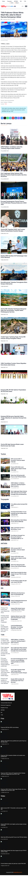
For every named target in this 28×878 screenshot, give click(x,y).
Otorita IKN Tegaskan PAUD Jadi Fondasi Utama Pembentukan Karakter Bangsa (13, 230)
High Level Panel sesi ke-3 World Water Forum (17, 528)
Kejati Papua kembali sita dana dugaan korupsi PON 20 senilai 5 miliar (18, 574)
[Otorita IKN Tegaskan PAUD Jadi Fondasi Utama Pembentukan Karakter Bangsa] (14, 218)
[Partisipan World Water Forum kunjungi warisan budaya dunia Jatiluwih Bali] (5, 514)
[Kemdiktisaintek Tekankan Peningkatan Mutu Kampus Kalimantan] (14, 271)
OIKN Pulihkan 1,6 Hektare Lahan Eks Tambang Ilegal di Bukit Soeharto (11, 147)
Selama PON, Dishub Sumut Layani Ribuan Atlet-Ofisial (18, 609)
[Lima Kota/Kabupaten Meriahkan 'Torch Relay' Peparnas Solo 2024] (5, 626)
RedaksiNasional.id (18, 867)
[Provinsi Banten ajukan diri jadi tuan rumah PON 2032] (5, 583)
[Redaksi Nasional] (8, 6)
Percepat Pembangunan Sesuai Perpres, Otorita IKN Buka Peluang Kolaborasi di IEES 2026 (14, 203)
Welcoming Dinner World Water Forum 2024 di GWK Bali (19, 520)
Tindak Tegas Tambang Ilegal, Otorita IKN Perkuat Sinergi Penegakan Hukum (13, 337)
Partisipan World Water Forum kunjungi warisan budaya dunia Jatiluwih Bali (18, 513)
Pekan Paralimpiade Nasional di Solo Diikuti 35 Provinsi (19, 601)
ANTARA (16, 1)
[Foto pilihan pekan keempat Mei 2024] (5, 506)
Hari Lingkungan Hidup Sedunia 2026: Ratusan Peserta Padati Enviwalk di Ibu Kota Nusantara (14, 175)
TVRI (25, 1)
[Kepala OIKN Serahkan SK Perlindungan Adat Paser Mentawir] (14, 245)
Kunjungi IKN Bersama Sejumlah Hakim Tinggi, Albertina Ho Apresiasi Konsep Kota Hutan (13, 418)
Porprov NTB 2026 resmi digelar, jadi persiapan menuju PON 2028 (18, 468)
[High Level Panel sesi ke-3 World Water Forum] (5, 530)
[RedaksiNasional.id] (8, 692)
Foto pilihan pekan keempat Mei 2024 (19, 504)
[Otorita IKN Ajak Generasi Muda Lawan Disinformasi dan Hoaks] (14, 433)
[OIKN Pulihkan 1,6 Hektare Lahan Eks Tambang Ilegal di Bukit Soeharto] (14, 136)
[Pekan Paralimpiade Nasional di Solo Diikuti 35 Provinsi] (5, 603)
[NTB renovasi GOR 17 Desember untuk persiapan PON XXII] (5, 461)
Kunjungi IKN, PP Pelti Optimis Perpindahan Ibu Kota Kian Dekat (13, 390)
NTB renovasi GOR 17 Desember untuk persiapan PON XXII (18, 460)
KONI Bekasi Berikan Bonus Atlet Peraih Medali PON (18, 593)
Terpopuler (9, 1)
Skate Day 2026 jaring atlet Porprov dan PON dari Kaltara (18, 476)
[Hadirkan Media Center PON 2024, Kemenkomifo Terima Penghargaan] (5, 618)
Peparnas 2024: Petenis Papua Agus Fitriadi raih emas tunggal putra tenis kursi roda (13, 785)
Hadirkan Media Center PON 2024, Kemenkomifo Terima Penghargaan (18, 617)
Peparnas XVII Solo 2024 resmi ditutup (10, 722)
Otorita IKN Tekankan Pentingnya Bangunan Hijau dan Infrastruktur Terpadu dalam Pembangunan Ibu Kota (13, 310)
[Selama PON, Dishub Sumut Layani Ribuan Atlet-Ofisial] (5, 610)
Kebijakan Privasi (4, 702)
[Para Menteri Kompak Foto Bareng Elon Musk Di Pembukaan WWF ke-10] (5, 537)
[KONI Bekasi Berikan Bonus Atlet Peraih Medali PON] (5, 595)
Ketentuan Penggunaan (6, 700)
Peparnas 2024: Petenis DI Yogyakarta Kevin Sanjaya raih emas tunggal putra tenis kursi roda (13, 768)
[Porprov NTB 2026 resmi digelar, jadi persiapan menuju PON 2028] (5, 469)
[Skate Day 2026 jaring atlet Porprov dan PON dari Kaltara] (5, 477)
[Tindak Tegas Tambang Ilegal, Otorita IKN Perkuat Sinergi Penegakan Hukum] (14, 326)
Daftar (12, 2)
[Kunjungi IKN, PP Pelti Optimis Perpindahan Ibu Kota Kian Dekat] (14, 379)
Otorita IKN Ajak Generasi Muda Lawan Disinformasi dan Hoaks (12, 445)
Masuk (17, 2)
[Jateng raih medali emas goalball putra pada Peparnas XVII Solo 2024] (5, 730)
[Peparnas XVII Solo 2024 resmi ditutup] (5, 718)
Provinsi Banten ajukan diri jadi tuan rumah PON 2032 (19, 581)
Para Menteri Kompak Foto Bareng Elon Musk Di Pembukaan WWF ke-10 (18, 537)
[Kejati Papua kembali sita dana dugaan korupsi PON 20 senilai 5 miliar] (5, 574)
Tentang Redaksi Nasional (6, 697)
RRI (21, 1)
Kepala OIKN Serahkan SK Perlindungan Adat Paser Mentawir (17, 675)
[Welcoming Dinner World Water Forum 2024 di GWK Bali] (5, 522)
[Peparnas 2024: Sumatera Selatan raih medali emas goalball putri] (5, 744)
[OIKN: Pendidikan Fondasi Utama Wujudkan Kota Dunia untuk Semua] (14, 352)
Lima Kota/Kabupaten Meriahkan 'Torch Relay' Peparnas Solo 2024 (17, 626)
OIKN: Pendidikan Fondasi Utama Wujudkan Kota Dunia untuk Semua (13, 364)
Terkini (3, 1)
